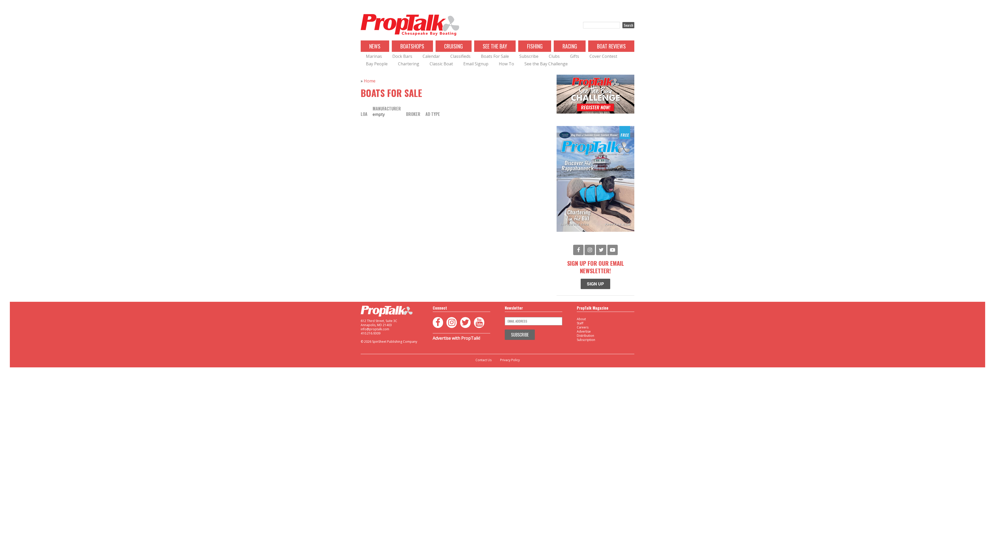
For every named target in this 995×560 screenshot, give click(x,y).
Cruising (453, 46)
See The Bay (495, 46)
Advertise (584, 331)
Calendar (431, 56)
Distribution (585, 335)
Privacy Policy (510, 360)
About (581, 319)
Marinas (374, 56)
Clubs (554, 56)
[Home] (410, 25)
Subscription (586, 340)
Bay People (377, 64)
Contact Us (483, 360)
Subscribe (528, 56)
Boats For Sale (495, 56)
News (374, 46)
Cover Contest (603, 56)
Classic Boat (441, 64)
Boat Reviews (611, 46)
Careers (582, 327)
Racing (570, 46)
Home (369, 81)
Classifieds (460, 56)
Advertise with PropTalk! (456, 338)
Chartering (408, 64)
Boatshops (412, 46)
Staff (580, 323)
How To (506, 64)
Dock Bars (402, 56)
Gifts (574, 56)
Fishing (535, 46)
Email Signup (475, 64)
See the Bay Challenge (546, 64)
